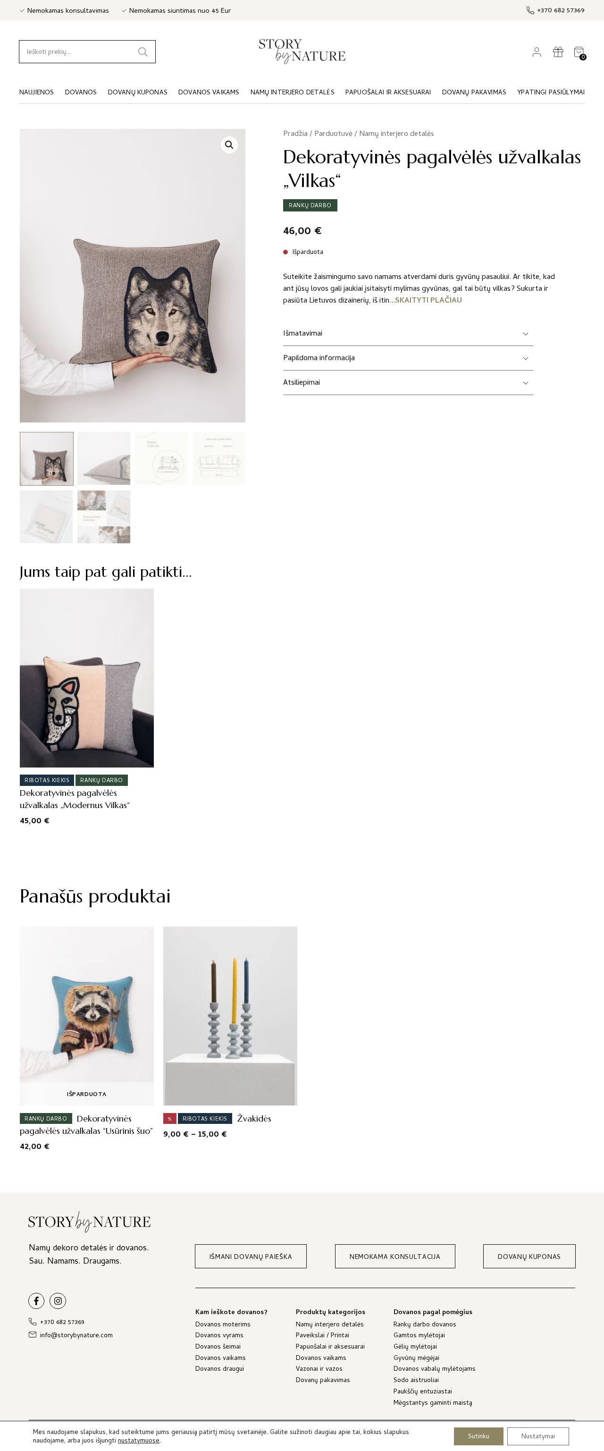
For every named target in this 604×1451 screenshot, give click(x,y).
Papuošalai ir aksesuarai (330, 1348)
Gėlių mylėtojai (415, 1348)
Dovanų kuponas (138, 93)
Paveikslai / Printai (322, 1337)
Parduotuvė (333, 134)
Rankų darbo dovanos (425, 1326)
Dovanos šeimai (218, 1348)
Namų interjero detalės (396, 134)
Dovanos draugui (219, 1370)
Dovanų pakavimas (323, 1381)
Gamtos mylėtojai (419, 1337)
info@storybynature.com (76, 1336)
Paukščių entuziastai (423, 1393)
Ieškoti (143, 51)
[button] (229, 144)
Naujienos (36, 93)
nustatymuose (138, 1441)
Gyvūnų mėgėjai (416, 1359)
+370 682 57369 (561, 11)
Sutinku (478, 1436)
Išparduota (87, 1095)
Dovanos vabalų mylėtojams (435, 1370)
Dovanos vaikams (220, 1359)
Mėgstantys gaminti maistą (433, 1404)
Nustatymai (538, 1436)
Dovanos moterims (223, 1326)
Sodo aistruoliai (416, 1381)
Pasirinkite (84, 757)
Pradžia (295, 134)
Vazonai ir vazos (319, 1370)
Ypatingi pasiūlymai (551, 93)
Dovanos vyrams (219, 1337)
